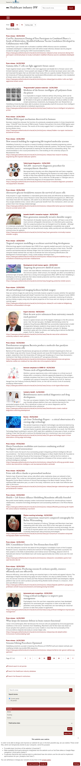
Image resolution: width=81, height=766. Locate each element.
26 (44, 658)
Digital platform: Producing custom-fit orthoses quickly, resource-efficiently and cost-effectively (36, 570)
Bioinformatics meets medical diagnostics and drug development (47, 396)
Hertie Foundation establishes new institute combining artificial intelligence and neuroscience (35, 447)
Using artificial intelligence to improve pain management (43, 597)
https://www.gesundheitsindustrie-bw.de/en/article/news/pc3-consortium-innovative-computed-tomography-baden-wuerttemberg (39, 534)
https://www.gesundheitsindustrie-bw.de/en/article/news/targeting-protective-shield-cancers (38, 281)
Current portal (15, 698)
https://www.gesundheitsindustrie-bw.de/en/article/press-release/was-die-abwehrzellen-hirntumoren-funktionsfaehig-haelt (36, 633)
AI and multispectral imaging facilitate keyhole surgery (31, 290)
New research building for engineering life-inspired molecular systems (37, 141)
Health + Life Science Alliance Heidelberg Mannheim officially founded (38, 498)
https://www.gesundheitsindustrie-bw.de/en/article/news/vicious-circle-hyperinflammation (37, 385)
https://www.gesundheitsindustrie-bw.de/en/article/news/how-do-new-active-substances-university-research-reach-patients (37, 335)
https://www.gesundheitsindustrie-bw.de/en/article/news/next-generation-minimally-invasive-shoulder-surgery (38, 233)
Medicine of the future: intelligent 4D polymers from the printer (48, 91)
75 (22, 25)
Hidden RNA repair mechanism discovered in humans (31, 119)
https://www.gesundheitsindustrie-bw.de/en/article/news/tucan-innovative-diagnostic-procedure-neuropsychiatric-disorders (39, 183)
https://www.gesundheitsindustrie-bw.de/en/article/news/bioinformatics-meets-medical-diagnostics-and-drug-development (37, 409)
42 (68, 658)
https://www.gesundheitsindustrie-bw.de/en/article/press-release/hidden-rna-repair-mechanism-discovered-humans (39, 131)
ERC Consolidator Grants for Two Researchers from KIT (32, 545)
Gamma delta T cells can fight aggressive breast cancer (30, 66)
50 (17, 25)
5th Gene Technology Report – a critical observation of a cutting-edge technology (49, 420)
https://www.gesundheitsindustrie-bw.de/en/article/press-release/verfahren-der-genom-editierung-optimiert (40, 651)
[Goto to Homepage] (22, 7)
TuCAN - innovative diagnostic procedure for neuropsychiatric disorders (44, 167)
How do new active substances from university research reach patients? (49, 315)
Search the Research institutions (19, 676)
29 (59, 658)
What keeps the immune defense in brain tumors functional (33, 621)
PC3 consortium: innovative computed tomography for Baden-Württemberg (49, 519)
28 (54, 658)
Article (9, 712)
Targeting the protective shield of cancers (42, 268)
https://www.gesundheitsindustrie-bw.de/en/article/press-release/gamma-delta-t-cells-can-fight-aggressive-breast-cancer (39, 80)
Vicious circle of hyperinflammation (40, 370)
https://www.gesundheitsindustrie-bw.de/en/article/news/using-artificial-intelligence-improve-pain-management (40, 611)
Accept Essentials (33, 764)
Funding (9, 715)
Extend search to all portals (17, 666)
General (9, 709)
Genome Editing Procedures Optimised (24, 643)
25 (13, 25)
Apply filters (68, 733)
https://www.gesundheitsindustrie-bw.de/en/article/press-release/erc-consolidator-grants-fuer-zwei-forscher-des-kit (39, 559)
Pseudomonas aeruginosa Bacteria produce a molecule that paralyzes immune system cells (37, 346)
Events (9, 718)
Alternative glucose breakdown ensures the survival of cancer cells (35, 193)
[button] (71, 723)
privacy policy (46, 760)
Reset (69, 729)
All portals (14, 700)
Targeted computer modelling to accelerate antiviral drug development (38, 243)
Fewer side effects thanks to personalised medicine (28, 473)
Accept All (43, 764)
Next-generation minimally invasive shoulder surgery (48, 217)
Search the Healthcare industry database (22, 671)
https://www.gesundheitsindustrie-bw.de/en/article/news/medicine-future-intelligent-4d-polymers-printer (40, 109)
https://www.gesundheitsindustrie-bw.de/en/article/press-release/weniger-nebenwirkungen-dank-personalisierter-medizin (40, 487)
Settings (76, 764)
